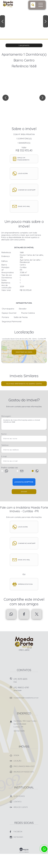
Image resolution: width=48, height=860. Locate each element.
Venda (16, 755)
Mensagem (6, 416)
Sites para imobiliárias (24, 852)
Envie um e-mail (24, 206)
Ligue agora (23, 173)
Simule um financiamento (23, 159)
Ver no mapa (19, 731)
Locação (17, 761)
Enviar (24, 492)
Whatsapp (11, 614)
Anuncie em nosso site (24, 772)
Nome (4, 434)
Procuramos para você (24, 766)
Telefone (4, 445)
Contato (17, 802)
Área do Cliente (21, 807)
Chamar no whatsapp (26, 190)
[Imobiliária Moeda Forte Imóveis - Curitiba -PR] (12, 4)
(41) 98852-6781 (21, 688)
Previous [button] (2, 21)
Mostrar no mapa (24, 352)
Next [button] (45, 21)
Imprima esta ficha (25, 584)
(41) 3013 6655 (20, 680)
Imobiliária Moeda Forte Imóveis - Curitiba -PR (24, 642)
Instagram (18, 837)
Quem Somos (19, 796)
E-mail (4, 456)
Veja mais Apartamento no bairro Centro (24, 384)
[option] (24, 19)
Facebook (24, 614)
